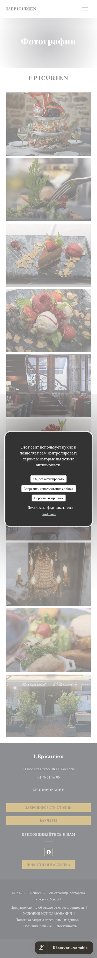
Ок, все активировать (48, 478)
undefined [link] (49, 513)
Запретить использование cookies (48, 488)
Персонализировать (48, 498)
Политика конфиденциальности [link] (50, 507)
